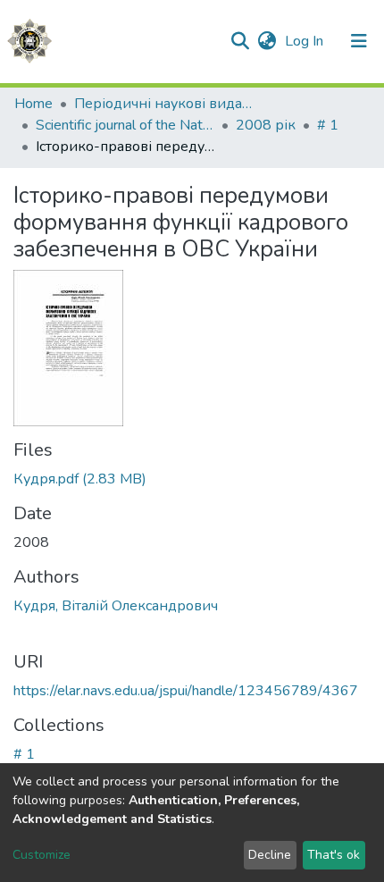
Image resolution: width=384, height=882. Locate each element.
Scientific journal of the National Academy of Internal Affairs (125, 125)
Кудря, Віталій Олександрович (115, 606)
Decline (269, 854)
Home (33, 103)
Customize (42, 854)
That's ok (333, 854)
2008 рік (266, 125)
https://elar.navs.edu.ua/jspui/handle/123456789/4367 (185, 691)
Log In (306, 41)
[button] (266, 41)
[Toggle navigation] (359, 41)
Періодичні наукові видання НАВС (163, 103)
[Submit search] (240, 41)
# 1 (327, 125)
